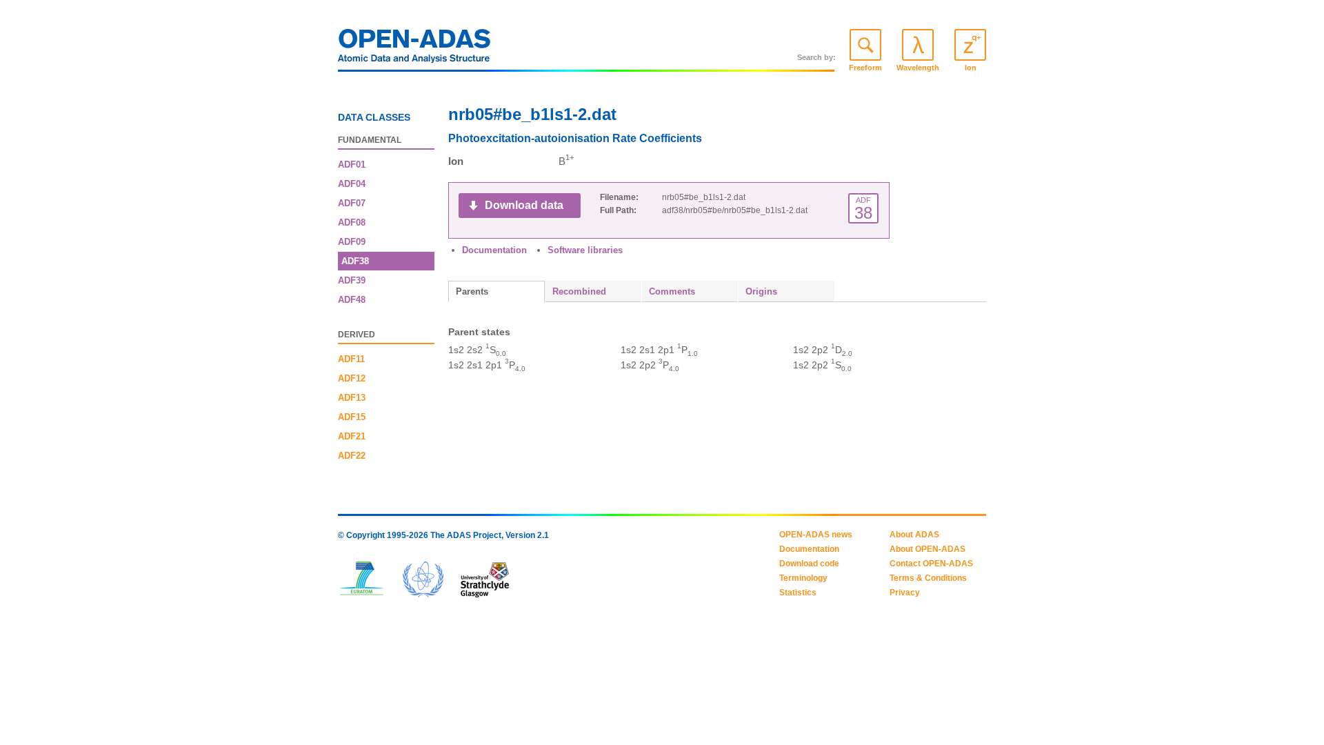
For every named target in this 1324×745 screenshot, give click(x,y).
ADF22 (351, 455)
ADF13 (351, 398)
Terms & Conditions (928, 578)
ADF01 (351, 164)
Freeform (865, 67)
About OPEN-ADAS (927, 549)
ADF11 (351, 359)
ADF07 (351, 203)
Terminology (803, 578)
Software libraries (585, 250)
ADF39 (351, 280)
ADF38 (355, 261)
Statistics (797, 592)
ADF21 (351, 436)
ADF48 (351, 300)
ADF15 (351, 417)
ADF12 (351, 378)
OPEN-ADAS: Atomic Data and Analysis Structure (414, 50)
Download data (524, 205)
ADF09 (351, 242)
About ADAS (914, 534)
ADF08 (351, 222)
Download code (809, 563)
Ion (970, 67)
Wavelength (917, 67)
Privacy (905, 592)
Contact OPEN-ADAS (931, 563)
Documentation (494, 250)
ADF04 (351, 184)
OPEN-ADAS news (815, 534)
